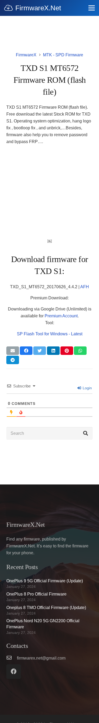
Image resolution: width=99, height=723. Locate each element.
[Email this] (12, 350)
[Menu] (91, 8)
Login (87, 388)
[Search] (85, 433)
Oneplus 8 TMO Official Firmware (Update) (46, 607)
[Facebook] (13, 671)
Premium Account (61, 316)
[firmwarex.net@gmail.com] (11, 658)
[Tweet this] (39, 350)
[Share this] (26, 350)
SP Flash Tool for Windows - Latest (49, 334)
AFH (84, 287)
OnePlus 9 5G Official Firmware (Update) (44, 581)
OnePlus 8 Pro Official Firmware (36, 594)
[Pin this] (66, 350)
